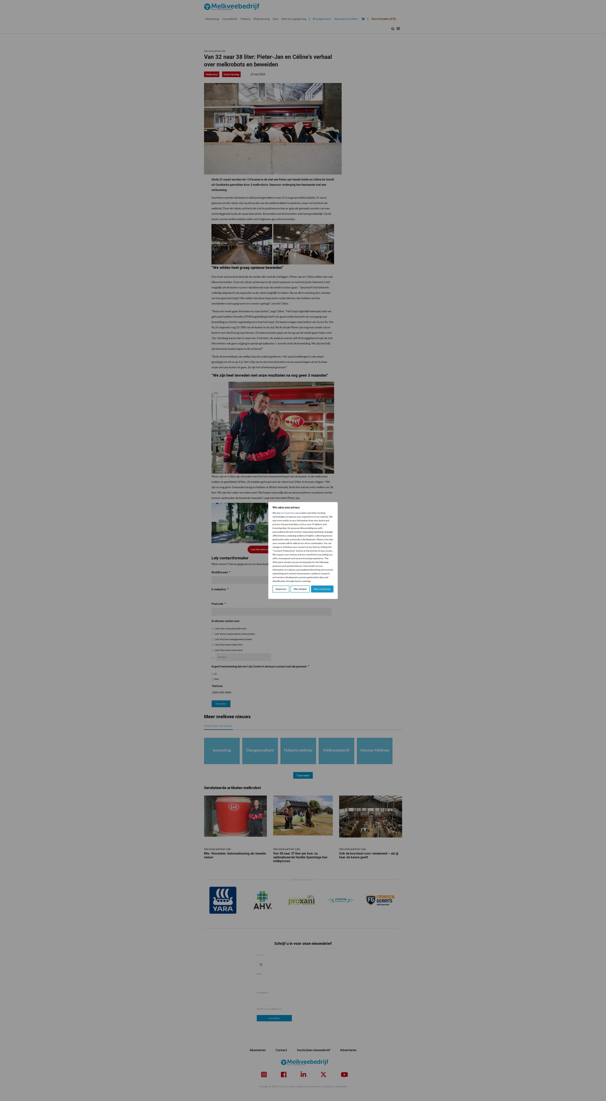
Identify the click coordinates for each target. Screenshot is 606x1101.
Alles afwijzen (300, 589)
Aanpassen (280, 589)
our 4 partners (288, 513)
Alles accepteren (322, 589)
